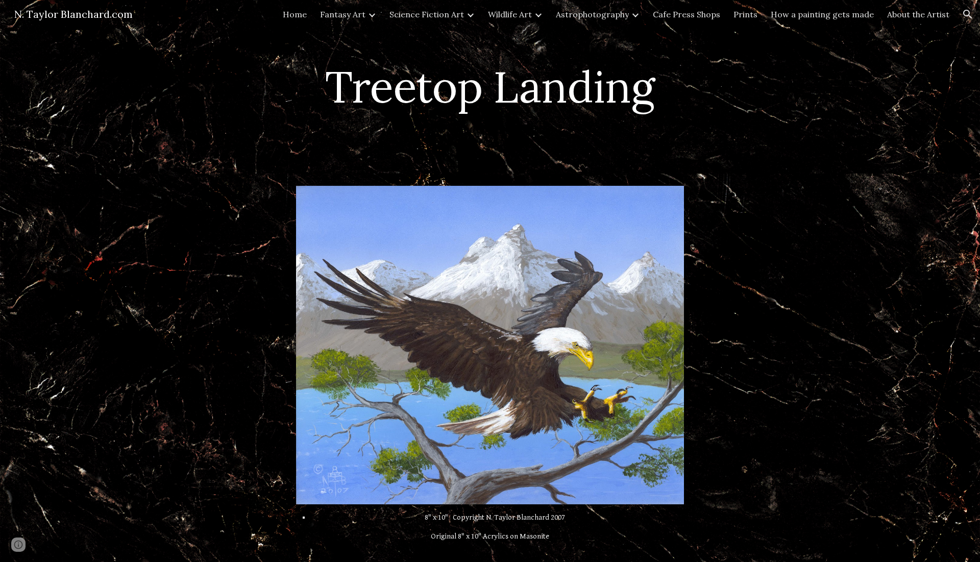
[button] (967, 14)
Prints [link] (745, 14)
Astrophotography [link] (592, 14)
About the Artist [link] (918, 14)
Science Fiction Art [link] (426, 14)
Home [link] (295, 14)
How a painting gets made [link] (822, 14)
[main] (490, 86)
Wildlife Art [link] (510, 14)
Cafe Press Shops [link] (686, 14)
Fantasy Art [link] (342, 14)
